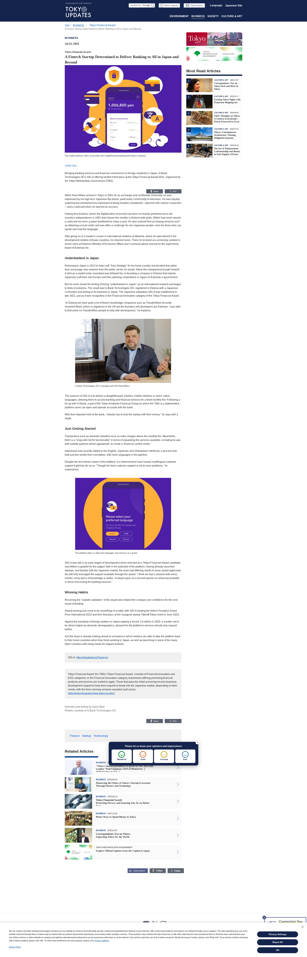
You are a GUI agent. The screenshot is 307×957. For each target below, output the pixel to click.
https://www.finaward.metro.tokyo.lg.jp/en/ (91, 693)
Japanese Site (233, 5)
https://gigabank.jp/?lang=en (92, 657)
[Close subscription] (264, 916)
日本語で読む (71, 165)
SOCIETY (213, 16)
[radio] (122, 756)
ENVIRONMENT (179, 16)
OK (277, 950)
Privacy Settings (278, 934)
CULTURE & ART (231, 16)
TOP (67, 25)
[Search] (153, 5)
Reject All (277, 942)
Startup (86, 735)
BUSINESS (198, 16)
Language (216, 5)
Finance (75, 735)
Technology (101, 735)
